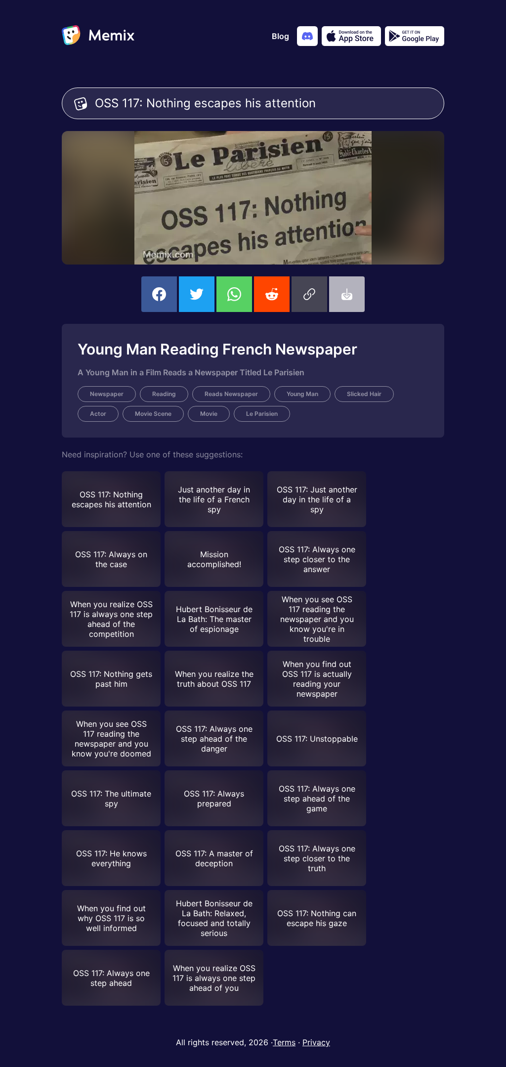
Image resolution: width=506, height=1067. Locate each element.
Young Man (302, 394)
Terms (284, 1042)
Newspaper (107, 394)
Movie (208, 413)
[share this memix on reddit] (272, 294)
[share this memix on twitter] (196, 294)
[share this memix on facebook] (159, 294)
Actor (98, 413)
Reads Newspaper (231, 394)
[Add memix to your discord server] (307, 36)
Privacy (316, 1042)
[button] (309, 294)
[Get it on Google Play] (414, 36)
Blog (280, 36)
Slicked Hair (364, 394)
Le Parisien (262, 413)
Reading (164, 394)
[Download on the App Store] (351, 36)
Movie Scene (153, 413)
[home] (98, 36)
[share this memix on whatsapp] (234, 294)
